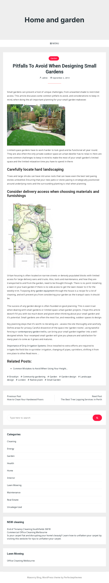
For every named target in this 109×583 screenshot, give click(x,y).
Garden (54, 58)
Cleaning (11, 441)
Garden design (68, 376)
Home (10, 470)
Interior (11, 477)
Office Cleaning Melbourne (21, 560)
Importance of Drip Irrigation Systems (26, 345)
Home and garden (54, 20)
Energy (10, 448)
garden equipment (45, 290)
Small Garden (54, 379)
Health (10, 463)
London (22, 379)
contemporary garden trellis (32, 331)
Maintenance (13, 492)
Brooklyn (13, 376)
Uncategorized (14, 507)
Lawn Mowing (14, 485)
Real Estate (12, 499)
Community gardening (34, 376)
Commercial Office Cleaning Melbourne (27, 532)
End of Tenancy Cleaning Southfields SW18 (29, 529)
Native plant (36, 379)
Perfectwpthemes (73, 577)
